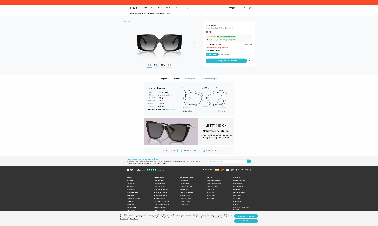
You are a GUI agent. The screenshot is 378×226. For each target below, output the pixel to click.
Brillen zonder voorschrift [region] (214, 183)
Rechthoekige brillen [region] (186, 186)
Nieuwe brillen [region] (131, 204)
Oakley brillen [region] (131, 210)
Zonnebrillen (229, 28)
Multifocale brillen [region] (132, 192)
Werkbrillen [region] (130, 195)
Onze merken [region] (237, 195)
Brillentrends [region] (210, 189)
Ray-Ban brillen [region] (131, 207)
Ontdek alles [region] (210, 192)
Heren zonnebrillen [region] (159, 186)
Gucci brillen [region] (210, 198)
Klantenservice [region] (237, 183)
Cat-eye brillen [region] (184, 183)
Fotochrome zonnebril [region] (160, 192)
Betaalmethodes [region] (238, 201)
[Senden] (187, 7)
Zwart (223, 28)
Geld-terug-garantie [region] (239, 192)
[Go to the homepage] (129, 8)
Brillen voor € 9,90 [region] (212, 186)
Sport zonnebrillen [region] (159, 198)
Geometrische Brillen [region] (186, 192)
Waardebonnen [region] (238, 186)
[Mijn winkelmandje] (250, 8)
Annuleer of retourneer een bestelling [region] (241, 208)
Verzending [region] (236, 198)
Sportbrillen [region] (130, 201)
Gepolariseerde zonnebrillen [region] (162, 201)
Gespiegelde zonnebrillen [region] (161, 204)
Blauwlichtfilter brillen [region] (133, 198)
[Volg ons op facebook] (128, 170)
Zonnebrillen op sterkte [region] (160, 195)
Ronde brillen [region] (184, 180)
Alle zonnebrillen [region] (158, 180)
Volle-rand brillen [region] (185, 195)
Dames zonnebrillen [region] (159, 183)
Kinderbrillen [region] (131, 189)
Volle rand (161, 106)
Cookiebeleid (124, 219)
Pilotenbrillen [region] (184, 189)
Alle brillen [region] (130, 180)
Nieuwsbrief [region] (237, 189)
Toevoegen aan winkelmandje (226, 61)
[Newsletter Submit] (249, 161)
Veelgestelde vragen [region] (239, 180)
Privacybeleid (134, 219)
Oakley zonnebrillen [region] (159, 210)
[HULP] (241, 8)
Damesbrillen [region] (131, 183)
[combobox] (196, 7)
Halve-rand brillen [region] (185, 198)
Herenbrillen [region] (130, 186)
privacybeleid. (163, 163)
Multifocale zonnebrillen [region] (161, 189)
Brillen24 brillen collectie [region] (214, 180)
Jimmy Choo (210, 28)
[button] (194, 43)
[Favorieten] (245, 8)
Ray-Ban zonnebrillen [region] (160, 207)
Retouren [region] (236, 204)
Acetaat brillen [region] (184, 204)
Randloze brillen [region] (185, 201)
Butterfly (218, 28)
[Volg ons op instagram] (131, 170)
